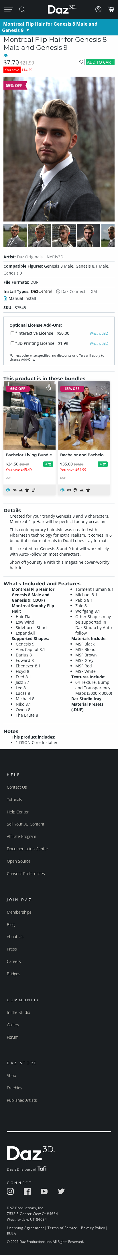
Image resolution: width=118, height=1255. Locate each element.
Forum (12, 1037)
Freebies (14, 1088)
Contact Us (17, 787)
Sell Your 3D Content (25, 824)
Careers (14, 961)
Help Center (18, 812)
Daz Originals (30, 257)
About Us (15, 936)
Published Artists (22, 1100)
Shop (11, 1075)
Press (12, 949)
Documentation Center (27, 848)
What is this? (99, 334)
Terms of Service (62, 1227)
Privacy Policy (93, 1227)
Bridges (13, 973)
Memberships (19, 912)
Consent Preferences (26, 873)
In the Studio (18, 1012)
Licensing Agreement (25, 1227)
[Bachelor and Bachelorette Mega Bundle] (84, 415)
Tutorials (14, 799)
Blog (11, 924)
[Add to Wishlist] (81, 62)
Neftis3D (55, 257)
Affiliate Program (21, 836)
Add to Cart (100, 62)
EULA (11, 1233)
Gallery (13, 1024)
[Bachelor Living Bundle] (29, 415)
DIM (93, 291)
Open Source (19, 861)
